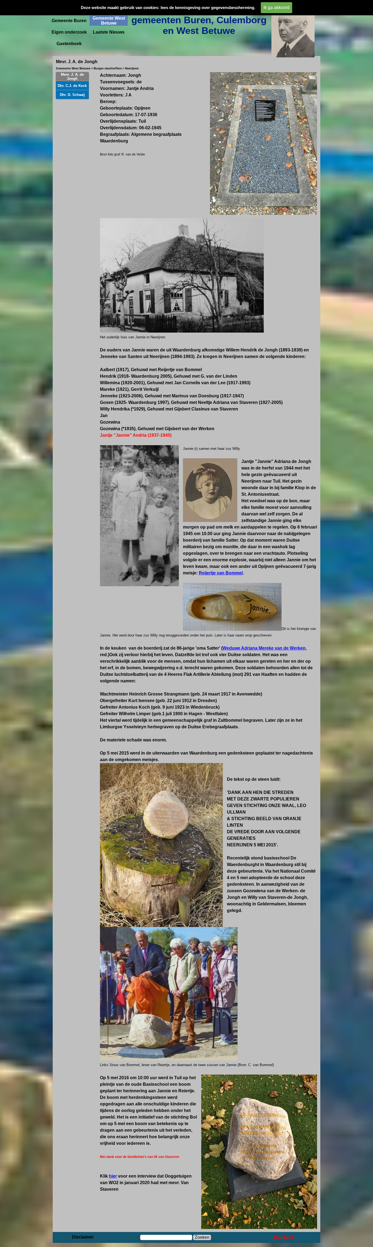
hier (113, 1176)
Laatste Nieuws (109, 32)
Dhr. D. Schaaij (72, 95)
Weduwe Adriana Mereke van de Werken (264, 648)
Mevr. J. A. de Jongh (72, 76)
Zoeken (202, 1237)
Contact (283, 1237)
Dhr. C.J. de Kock (72, 86)
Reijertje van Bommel (221, 573)
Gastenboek (69, 43)
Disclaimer (83, 1237)
